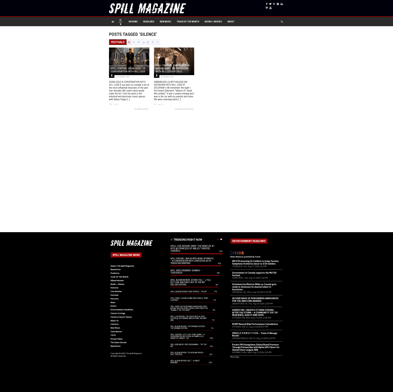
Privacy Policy (117, 339)
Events (114, 306)
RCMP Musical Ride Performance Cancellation (255, 324)
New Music (165, 21)
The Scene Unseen (118, 342)
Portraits (115, 299)
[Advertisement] (196, 172)
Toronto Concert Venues (121, 317)
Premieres (115, 273)
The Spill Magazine (134, 353)
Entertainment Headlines (122, 310)
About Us (115, 321)
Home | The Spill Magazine (122, 266)
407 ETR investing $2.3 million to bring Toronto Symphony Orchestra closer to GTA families (255, 262)
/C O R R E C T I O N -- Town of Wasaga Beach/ (254, 334)
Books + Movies (213, 21)
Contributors (116, 332)
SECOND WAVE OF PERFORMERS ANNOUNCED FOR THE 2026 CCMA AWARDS (255, 299)
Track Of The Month (188, 21)
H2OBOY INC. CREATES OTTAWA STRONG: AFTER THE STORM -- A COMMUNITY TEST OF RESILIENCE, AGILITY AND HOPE (255, 312)
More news (234, 357)
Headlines (148, 21)
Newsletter (116, 269)
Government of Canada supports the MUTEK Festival (254, 274)
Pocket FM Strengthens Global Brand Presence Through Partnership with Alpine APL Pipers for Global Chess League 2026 (255, 347)
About (230, 21)
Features (114, 288)
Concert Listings (118, 313)
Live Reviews (116, 291)
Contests (115, 324)
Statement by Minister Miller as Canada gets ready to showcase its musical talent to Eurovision (254, 287)
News (113, 302)
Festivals (115, 295)
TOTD (113, 335)
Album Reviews (117, 281)
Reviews (133, 21)
